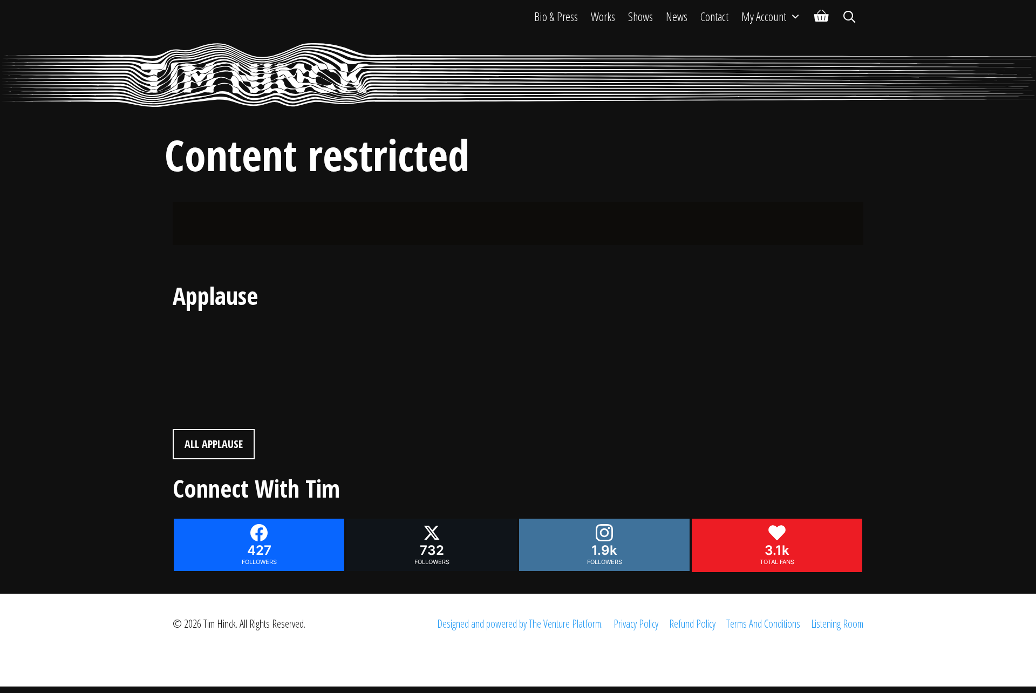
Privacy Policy (636, 623)
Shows (640, 16)
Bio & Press (556, 16)
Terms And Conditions (763, 623)
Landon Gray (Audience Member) (246, 335)
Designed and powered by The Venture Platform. (520, 623)
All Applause (214, 444)
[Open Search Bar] (849, 16)
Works (603, 16)
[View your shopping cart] (821, 16)
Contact (714, 16)
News (676, 16)
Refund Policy (692, 623)
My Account (763, 16)
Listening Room (837, 623)
